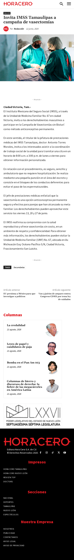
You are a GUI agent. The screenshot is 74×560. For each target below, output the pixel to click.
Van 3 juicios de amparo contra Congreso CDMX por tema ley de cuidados (55, 296)
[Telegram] (41, 89)
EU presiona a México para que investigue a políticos (19, 295)
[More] (57, 89)
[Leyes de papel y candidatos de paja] (52, 348)
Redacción (19, 28)
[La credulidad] (52, 330)
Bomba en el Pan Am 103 (23, 362)
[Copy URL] (49, 89)
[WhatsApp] (33, 89)
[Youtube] (65, 452)
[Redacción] (6, 28)
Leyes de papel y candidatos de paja (19, 345)
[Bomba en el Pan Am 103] (52, 367)
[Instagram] (46, 452)
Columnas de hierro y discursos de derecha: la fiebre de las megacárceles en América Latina (24, 386)
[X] (25, 89)
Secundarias (18, 267)
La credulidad (16, 325)
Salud (7, 13)
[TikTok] (52, 452)
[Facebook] (17, 89)
